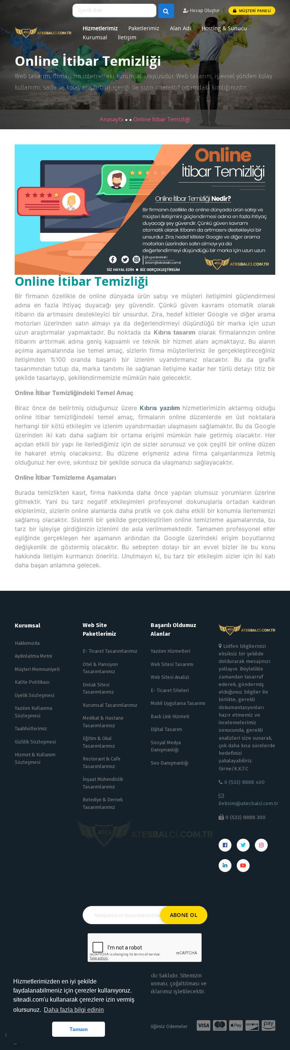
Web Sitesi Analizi (170, 677)
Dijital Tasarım (166, 729)
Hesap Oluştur (204, 10)
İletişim (127, 37)
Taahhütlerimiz (31, 728)
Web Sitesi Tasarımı (172, 664)
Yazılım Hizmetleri (170, 651)
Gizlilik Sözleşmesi (35, 742)
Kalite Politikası (32, 682)
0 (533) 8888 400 (244, 782)
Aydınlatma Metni (33, 656)
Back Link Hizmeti (170, 716)
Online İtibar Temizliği (161, 119)
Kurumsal (95, 37)
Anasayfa (112, 119)
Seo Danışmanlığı (169, 763)
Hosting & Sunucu (224, 28)
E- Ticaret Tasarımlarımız (110, 651)
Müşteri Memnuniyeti (37, 669)
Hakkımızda (27, 643)
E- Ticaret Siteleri (170, 690)
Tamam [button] (78, 1029)
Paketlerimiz (143, 28)
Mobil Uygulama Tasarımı (178, 703)
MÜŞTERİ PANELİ (254, 10)
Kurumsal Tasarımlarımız (110, 705)
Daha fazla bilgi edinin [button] (74, 1010)
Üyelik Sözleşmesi (34, 695)
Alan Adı (180, 28)
